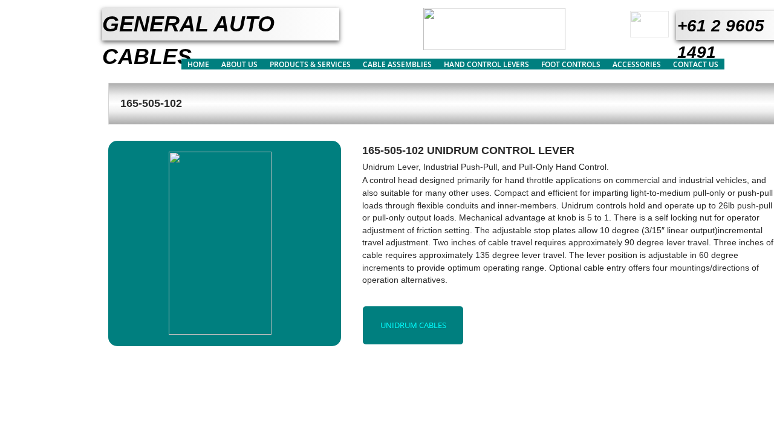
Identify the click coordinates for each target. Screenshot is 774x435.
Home (198, 64)
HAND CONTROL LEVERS (486, 64)
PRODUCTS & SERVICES (310, 64)
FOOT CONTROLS (570, 64)
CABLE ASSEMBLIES (397, 64)
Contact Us (695, 64)
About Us (239, 64)
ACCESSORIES (637, 64)
